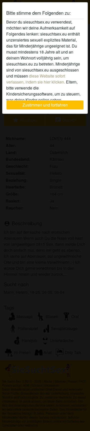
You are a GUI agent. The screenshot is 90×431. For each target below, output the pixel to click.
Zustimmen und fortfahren (45, 105)
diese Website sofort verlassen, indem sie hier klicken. (35, 79)
